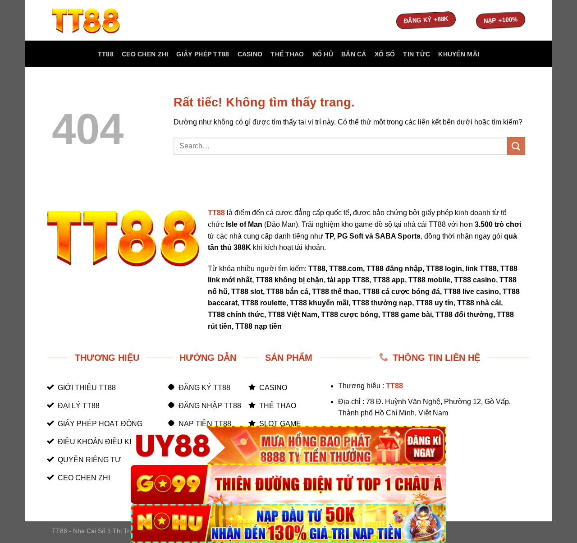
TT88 (106, 54)
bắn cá (353, 54)
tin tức (416, 54)
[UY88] (288, 445)
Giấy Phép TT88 (202, 54)
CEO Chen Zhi (145, 54)
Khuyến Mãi (458, 54)
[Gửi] (516, 146)
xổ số (385, 54)
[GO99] (288, 484)
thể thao (287, 54)
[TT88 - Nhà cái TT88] (97, 20)
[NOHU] (288, 523)
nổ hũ (322, 54)
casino (250, 54)
